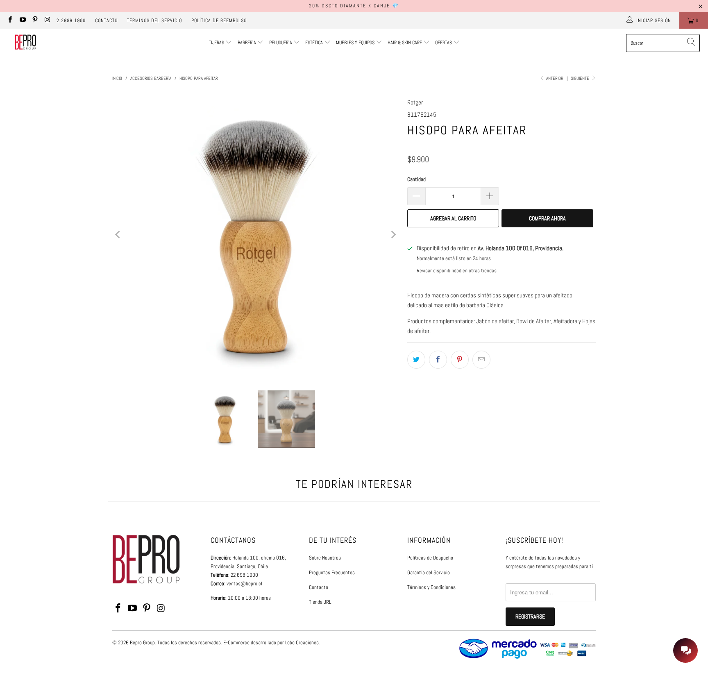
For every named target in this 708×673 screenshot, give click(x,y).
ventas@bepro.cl (244, 583)
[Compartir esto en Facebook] (438, 360)
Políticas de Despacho (430, 557)
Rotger (415, 102)
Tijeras (216, 42)
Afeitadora (564, 321)
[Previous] (118, 234)
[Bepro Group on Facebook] (9, 20)
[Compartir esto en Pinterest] (460, 360)
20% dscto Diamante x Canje (349, 5)
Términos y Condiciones (431, 587)
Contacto (106, 20)
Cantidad (416, 179)
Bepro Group (142, 642)
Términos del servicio (154, 20)
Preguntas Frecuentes (332, 572)
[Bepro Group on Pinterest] (34, 20)
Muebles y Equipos (356, 42)
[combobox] (663, 43)
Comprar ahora (547, 218)
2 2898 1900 (71, 20)
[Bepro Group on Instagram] (46, 20)
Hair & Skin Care (405, 42)
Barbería (247, 42)
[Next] (392, 234)
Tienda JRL (320, 601)
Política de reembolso (219, 20)
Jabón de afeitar (495, 321)
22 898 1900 (244, 574)
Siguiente (580, 78)
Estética (314, 42)
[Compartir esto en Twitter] (416, 360)
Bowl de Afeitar (533, 321)
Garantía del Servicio (428, 572)
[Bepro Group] (25, 43)
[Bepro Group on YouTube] (21, 20)
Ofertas (444, 42)
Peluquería (280, 42)
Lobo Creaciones (302, 642)
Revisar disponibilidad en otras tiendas (457, 270)
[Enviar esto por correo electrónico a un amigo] (481, 360)
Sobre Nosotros (325, 557)
